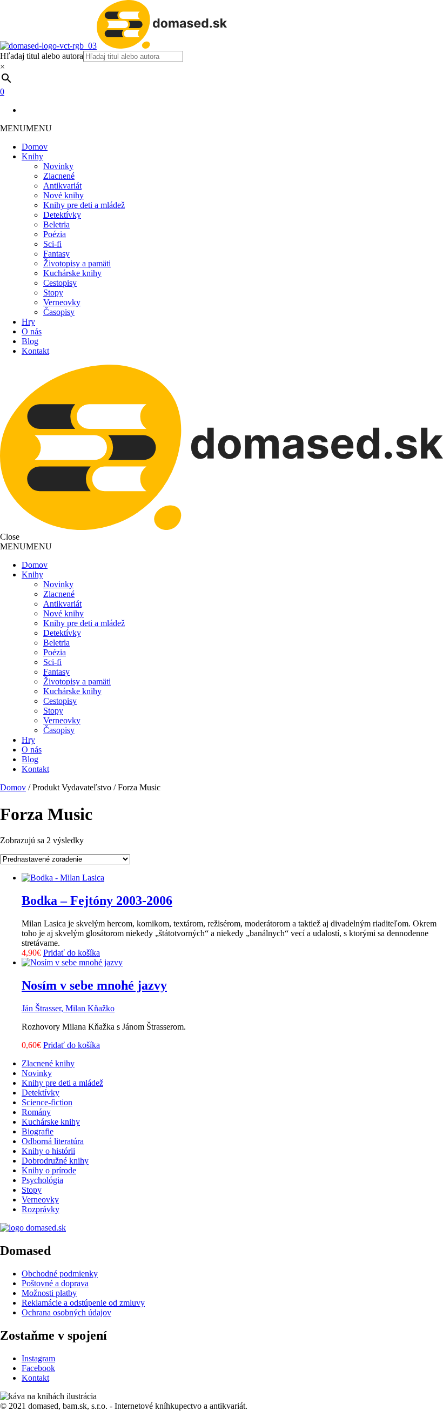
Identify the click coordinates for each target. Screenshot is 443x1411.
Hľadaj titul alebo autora (41, 56)
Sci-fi (52, 243)
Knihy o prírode (49, 1170)
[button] (26, 128)
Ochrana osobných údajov (66, 1312)
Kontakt (35, 350)
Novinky (58, 166)
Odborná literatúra (53, 1141)
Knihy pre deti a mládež (84, 205)
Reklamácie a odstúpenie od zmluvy (83, 1302)
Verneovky (61, 302)
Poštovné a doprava (55, 1283)
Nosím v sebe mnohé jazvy (94, 985)
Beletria (56, 224)
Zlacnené (59, 175)
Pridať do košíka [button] (71, 952)
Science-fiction (47, 1102)
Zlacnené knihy (48, 1063)
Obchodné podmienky (60, 1273)
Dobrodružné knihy (55, 1160)
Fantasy (56, 253)
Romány (36, 1112)
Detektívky (62, 214)
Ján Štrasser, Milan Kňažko (68, 1008)
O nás (32, 331)
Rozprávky (40, 1209)
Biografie (37, 1131)
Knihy (32, 156)
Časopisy (59, 312)
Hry (28, 321)
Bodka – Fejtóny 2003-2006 (97, 900)
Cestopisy (60, 282)
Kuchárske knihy (72, 273)
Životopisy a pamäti (77, 263)
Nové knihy (63, 195)
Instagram (38, 1358)
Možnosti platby (49, 1293)
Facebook (38, 1368)
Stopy (53, 292)
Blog (30, 341)
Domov (35, 146)
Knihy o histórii (48, 1150)
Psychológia (42, 1180)
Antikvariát (62, 185)
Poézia (54, 234)
